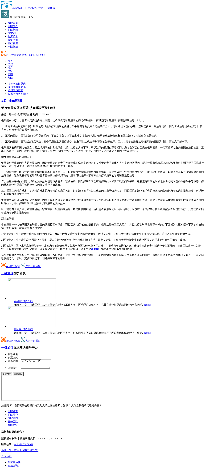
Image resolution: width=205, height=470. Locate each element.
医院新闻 (13, 29)
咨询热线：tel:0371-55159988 (28, 8)
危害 (10, 61)
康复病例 (13, 39)
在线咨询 (13, 43)
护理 (10, 64)
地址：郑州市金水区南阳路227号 (19, 450)
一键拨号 (50, 8)
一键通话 (7, 273)
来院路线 (13, 46)
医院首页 (13, 23)
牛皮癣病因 (15, 100)
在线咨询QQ (13, 266)
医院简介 (13, 26)
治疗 (10, 67)
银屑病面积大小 (17, 87)
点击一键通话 (33, 266)
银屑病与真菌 (15, 90)
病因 (10, 74)
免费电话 (14, 462)
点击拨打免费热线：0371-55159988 (25, 55)
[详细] (147, 304)
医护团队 (13, 33)
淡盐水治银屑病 (17, 83)
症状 (10, 71)
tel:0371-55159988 (23, 444)
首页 (3, 100)
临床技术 (13, 36)
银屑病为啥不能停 (18, 93)
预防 (10, 77)
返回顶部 (6, 456)
